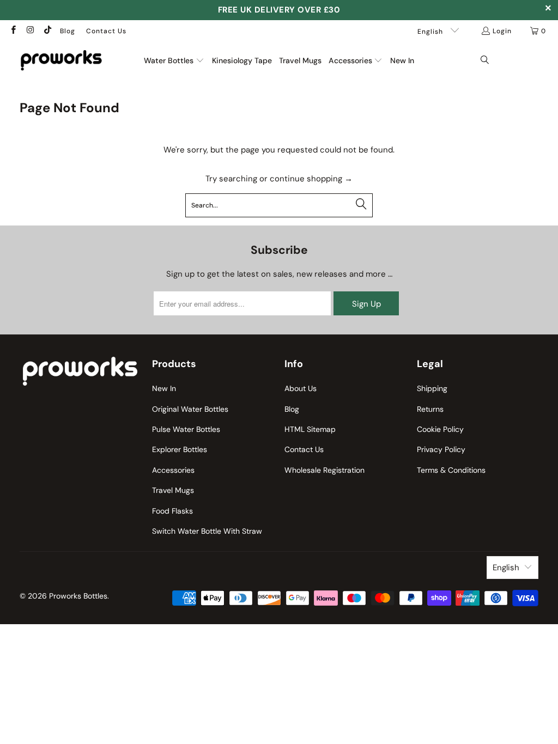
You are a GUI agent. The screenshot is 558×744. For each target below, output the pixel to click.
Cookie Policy (440, 429)
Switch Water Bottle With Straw (207, 531)
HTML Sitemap (310, 429)
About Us (300, 388)
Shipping (432, 388)
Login (502, 31)
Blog (67, 31)
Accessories (173, 470)
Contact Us (106, 31)
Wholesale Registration (324, 470)
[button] (174, 60)
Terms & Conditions (451, 470)
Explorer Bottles (179, 449)
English (431, 31)
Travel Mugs (173, 490)
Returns (430, 409)
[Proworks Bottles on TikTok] (47, 31)
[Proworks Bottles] (61, 60)
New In (164, 388)
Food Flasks (172, 511)
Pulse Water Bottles (186, 429)
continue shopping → (311, 178)
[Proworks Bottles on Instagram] (29, 31)
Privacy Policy (441, 449)
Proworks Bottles (78, 596)
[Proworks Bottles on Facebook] (12, 31)
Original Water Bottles (190, 409)
